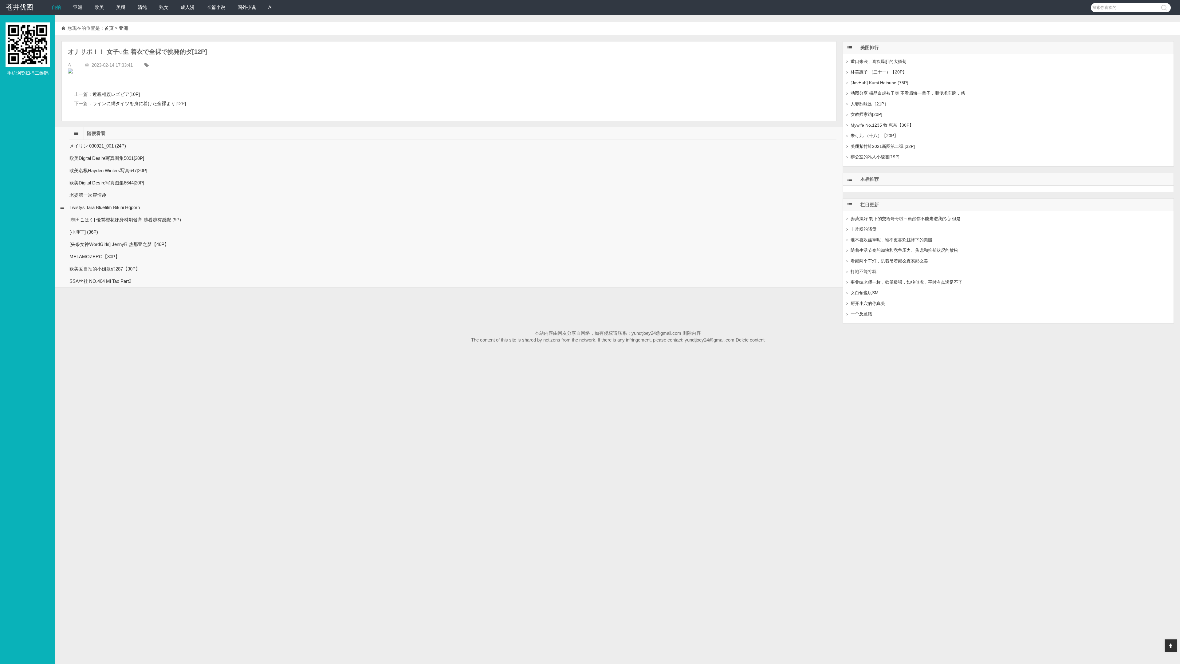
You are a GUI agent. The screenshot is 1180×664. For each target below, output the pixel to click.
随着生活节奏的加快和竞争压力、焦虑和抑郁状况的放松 (904, 250)
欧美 (99, 7)
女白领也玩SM (865, 292)
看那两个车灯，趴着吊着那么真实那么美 (889, 261)
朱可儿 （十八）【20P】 (874, 135)
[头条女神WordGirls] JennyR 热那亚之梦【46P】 (119, 244)
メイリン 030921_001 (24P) (97, 145)
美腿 (120, 7)
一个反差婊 (861, 313)
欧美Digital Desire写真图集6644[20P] (106, 182)
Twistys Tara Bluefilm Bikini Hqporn (104, 207)
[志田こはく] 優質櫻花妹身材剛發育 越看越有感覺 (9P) (125, 219)
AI (270, 7)
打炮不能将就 (863, 271)
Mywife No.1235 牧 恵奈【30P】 (882, 125)
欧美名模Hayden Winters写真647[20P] (108, 170)
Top (1171, 645)
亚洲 (77, 7)
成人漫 (188, 7)
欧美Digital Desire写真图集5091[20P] (106, 158)
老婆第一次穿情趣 (87, 195)
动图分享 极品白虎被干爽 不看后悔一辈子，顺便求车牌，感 (908, 93)
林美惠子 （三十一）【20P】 (879, 71)
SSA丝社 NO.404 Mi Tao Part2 (100, 281)
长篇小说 (216, 7)
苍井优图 (19, 7)
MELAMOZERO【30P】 (94, 256)
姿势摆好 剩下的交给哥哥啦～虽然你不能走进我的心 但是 (906, 218)
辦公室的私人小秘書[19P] (875, 156)
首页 (109, 28)
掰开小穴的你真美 (868, 303)
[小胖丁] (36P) (83, 232)
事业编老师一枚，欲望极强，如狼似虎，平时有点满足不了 (906, 282)
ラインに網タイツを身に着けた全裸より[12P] (139, 103)
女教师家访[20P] (866, 114)
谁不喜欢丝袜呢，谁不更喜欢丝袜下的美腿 (891, 239)
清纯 (142, 7)
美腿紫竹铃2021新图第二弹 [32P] (883, 146)
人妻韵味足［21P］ (869, 103)
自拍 (56, 7)
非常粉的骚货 (863, 229)
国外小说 (247, 7)
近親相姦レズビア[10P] (116, 94)
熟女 (163, 7)
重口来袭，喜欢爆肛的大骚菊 (879, 61)
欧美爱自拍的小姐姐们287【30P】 (104, 268)
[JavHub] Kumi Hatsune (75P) (879, 82)
